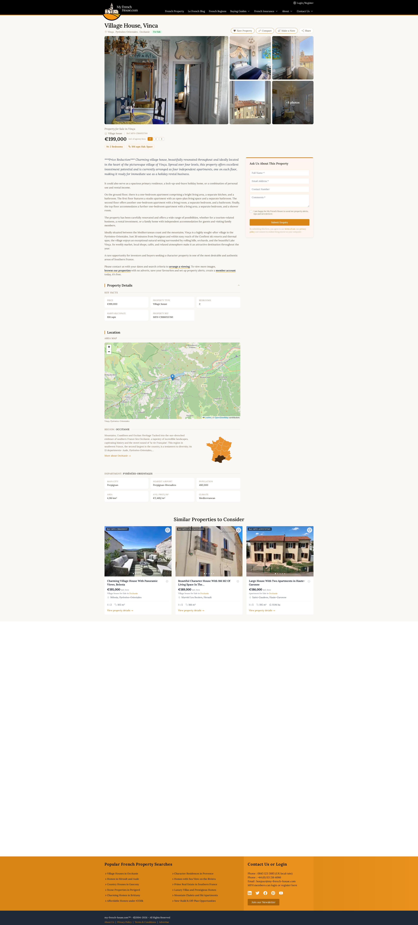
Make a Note (288, 30)
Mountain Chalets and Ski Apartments (196, 895)
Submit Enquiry (279, 222)
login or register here (284, 885)
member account (226, 270)
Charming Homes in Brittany (123, 895)
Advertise (164, 922)
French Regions (217, 11)
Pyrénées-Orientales (127, 31)
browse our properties (117, 270)
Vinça (111, 31)
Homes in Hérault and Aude (123, 878)
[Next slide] (168, 551)
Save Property (244, 30)
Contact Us (303, 11)
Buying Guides (238, 11)
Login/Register (305, 2)
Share (308, 30)
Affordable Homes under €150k (125, 900)
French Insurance (264, 11)
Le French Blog (196, 11)
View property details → (120, 610)
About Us (109, 922)
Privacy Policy (124, 922)
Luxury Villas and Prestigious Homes (195, 889)
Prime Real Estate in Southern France (195, 884)
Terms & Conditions (145, 922)
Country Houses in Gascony (123, 884)
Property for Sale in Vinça (119, 128)
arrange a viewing (179, 266)
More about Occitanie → (117, 455)
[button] (172, 377)
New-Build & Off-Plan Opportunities (195, 900)
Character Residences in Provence (193, 873)
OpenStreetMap (222, 417)
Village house (115, 133)
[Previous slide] (107, 551)
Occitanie (145, 31)
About (285, 11)
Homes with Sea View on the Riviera (195, 878)
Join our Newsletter (263, 902)
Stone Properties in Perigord (123, 889)
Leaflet (208, 417)
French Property (174, 11)
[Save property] (167, 530)
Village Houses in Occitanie (122, 873)
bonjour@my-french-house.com (276, 881)
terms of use (290, 229)
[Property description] (167, 581)
